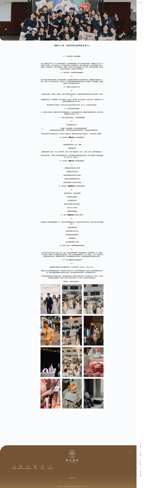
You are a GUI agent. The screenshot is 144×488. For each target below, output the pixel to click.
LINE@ (140, 452)
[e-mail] (42, 466)
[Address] (50, 466)
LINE (35, 468)
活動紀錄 (107, 2)
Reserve (140, 444)
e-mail (42, 468)
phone (14, 468)
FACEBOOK (140, 472)
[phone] (14, 466)
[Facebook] (21, 466)
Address (50, 468)
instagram (28, 468)
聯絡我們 (116, 2)
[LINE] (35, 466)
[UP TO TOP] (130, 451)
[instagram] (28, 466)
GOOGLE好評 (126, 2)
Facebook (20, 468)
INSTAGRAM (140, 462)
